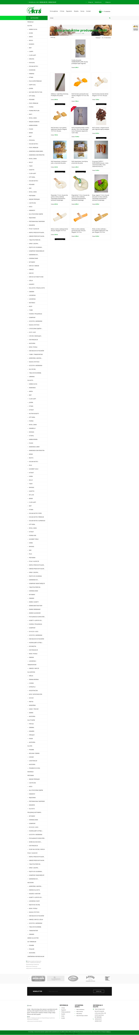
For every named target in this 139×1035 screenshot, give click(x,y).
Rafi (30, 550)
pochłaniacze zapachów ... (37, 617)
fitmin (31, 77)
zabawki (31, 291)
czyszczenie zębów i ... (36, 328)
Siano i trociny (34, 709)
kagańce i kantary (34, 893)
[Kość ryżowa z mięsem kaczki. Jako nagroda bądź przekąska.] (101, 116)
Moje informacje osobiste (82, 1015)
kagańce (31, 284)
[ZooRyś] (29, 1005)
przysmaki (32, 195)
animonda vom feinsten (36, 155)
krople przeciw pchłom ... (37, 232)
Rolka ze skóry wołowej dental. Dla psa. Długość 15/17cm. (59, 229)
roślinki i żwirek (34, 753)
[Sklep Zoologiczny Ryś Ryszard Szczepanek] (34, 10)
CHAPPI (31, 51)
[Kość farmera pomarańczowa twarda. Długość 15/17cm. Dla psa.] (81, 82)
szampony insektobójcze (37, 583)
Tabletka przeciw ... (35, 240)
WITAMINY (32, 262)
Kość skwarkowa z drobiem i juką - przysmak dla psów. (59, 162)
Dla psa (29, 25)
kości (30, 206)
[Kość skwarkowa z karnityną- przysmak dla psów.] (81, 150)
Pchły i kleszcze (32, 853)
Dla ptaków (31, 720)
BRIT (30, 136)
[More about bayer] (97, 978)
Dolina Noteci (33, 66)
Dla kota (30, 380)
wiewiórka (32, 705)
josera (31, 402)
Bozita (31, 458)
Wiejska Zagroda (34, 121)
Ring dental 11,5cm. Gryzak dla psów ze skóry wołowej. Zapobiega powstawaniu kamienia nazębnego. (80, 197)
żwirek (31, 713)
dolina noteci (33, 144)
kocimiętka (32, 646)
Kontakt (88, 11)
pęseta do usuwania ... (36, 247)
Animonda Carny (34, 447)
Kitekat (31, 472)
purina (31, 107)
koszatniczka (33, 690)
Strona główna (54, 11)
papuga (31, 724)
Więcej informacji (69, 1033)
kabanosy (32, 210)
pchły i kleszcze (34, 229)
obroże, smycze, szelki (36, 919)
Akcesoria (32, 343)
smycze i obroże (34, 266)
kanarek (31, 731)
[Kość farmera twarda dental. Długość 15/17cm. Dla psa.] (101, 82)
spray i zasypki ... (34, 243)
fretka (31, 701)
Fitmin (31, 509)
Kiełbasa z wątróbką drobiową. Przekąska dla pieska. (59, 94)
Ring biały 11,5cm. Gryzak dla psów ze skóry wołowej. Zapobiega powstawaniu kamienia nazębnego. (59, 197)
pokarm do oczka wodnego (33, 770)
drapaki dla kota (34, 890)
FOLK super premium (35, 81)
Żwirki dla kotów (33, 938)
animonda (32, 387)
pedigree (31, 184)
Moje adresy (79, 1013)
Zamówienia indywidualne (35, 956)
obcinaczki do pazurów (36, 351)
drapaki (31, 657)
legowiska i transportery (31, 662)
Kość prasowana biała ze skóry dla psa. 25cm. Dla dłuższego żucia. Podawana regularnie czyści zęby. (80, 130)
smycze (31, 273)
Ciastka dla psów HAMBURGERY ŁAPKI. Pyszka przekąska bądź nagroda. (80, 61)
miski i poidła (33, 347)
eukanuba (32, 70)
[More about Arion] (62, 978)
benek (31, 498)
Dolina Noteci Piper (35, 513)
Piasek (31, 738)
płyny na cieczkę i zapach (37, 849)
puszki (31, 129)
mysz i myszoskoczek (35, 694)
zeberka (31, 727)
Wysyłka (76, 11)
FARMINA (31, 73)
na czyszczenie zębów (36, 214)
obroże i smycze (34, 668)
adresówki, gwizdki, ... (35, 358)
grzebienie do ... (34, 254)
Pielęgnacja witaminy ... (34, 812)
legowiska (32, 295)
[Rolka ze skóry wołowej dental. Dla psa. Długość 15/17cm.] (60, 217)
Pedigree (31, 99)
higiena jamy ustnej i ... (36, 642)
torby (31, 310)
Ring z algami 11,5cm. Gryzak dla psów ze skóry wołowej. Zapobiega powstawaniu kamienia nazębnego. (100, 197)
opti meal (32, 417)
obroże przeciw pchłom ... (37, 236)
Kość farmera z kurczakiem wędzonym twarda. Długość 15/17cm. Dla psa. (59, 129)
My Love (31, 495)
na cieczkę (32, 369)
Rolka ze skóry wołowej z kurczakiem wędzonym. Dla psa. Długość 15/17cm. (100, 230)
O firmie (62, 11)
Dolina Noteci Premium (36, 517)
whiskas (31, 432)
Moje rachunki (80, 1011)
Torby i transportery (36, 354)
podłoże (31, 949)
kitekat (31, 410)
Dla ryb (29, 746)
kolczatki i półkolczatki (37, 288)
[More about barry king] (80, 978)
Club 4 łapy (32, 173)
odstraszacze (33, 339)
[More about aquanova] (45, 978)
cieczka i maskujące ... (35, 336)
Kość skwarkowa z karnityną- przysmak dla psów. (80, 162)
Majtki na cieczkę (34, 905)
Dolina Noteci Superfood (37, 520)
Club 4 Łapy (32, 55)
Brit (30, 506)
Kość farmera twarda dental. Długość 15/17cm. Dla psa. (100, 94)
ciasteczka (32, 203)
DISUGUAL (32, 140)
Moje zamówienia (80, 1009)
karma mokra (33, 125)
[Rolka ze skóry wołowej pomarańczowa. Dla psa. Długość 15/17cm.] (81, 217)
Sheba (31, 476)
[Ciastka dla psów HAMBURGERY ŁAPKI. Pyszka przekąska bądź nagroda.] (80, 48)
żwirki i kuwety (34, 602)
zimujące (32, 735)
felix (30, 554)
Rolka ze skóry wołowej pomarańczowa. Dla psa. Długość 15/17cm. (79, 230)
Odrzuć (75, 1033)
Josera (31, 88)
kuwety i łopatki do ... (35, 620)
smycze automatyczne (36, 277)
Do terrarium (31, 941)
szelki (31, 280)
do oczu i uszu (33, 631)
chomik (31, 683)
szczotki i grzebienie (35, 321)
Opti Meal (32, 177)
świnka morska (34, 679)
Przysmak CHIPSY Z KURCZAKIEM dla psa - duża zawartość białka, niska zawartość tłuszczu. (100, 164)
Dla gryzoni (31, 672)
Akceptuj (63, 1033)
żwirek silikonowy (35, 613)
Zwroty (82, 11)
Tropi (31, 166)
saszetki (31, 170)
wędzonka (32, 218)
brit (30, 48)
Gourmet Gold (33, 469)
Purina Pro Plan (34, 110)
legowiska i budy (34, 901)
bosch (31, 40)
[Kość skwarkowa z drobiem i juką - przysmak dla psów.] (60, 150)
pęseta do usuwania (35, 576)
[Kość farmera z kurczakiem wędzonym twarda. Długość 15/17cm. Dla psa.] (60, 116)
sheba (31, 543)
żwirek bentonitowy (35, 605)
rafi (30, 188)
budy (30, 306)
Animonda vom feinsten (36, 450)
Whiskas (31, 487)
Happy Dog (32, 85)
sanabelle (32, 428)
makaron (32, 225)
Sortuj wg (52, 37)
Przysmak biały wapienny (37, 221)
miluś (31, 162)
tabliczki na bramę (35, 373)
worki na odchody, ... (35, 842)
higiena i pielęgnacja (35, 314)
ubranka (32, 376)
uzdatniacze (33, 761)
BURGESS (31, 44)
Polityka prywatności (65, 1012)
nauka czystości (34, 325)
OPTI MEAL (32, 96)
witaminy (32, 816)
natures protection (35, 92)
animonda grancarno (36, 151)
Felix (30, 465)
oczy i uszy (32, 332)
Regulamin (69, 11)
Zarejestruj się (98, 2)
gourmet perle (34, 539)
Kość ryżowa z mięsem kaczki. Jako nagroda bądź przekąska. (100, 128)
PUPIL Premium (33, 103)
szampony (32, 317)
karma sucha (33, 29)
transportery (33, 930)
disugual (32, 62)
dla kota (32, 808)
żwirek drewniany (34, 609)
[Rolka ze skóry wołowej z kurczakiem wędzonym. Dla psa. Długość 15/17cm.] (101, 217)
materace (32, 303)
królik (31, 676)
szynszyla (32, 687)
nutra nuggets (34, 413)
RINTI (30, 114)
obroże (31, 269)
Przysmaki (30, 775)
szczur (31, 698)
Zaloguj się (90, 2)
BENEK (31, 133)
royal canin (33, 118)
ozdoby (31, 757)
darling (31, 59)
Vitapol (31, 436)
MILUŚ (31, 480)
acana (31, 33)
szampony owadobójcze (36, 251)
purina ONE (32, 535)
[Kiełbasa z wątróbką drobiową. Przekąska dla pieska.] (60, 82)
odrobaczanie (33, 258)
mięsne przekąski (34, 199)
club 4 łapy (32, 502)
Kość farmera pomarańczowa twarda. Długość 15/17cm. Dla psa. (80, 95)
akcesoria (32, 716)
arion (31, 37)
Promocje (30, 22)
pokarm (31, 749)
